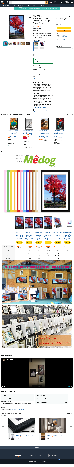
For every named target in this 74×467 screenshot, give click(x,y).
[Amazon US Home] (18, 456)
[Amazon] (4, 2)
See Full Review (25, 361)
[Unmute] (71, 386)
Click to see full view (16, 40)
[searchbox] (28, 2)
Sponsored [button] (3, 415)
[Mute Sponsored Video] (33, 431)
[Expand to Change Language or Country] (35, 455)
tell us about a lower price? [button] (17, 409)
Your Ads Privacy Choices (53, 459)
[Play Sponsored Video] (52, 425)
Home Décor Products (13, 11)
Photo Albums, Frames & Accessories (25, 11)
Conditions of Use (18, 459)
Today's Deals (14, 5)
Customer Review (10, 361)
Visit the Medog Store (38, 25)
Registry (38, 5)
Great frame (17, 361)
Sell (34, 5)
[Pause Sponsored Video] (33, 428)
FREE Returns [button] (36, 38)
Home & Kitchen (4, 11)
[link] (14, 133)
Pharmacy (48, 5)
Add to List (59, 46)
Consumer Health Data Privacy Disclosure (38, 459)
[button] (2, 5)
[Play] (2, 386)
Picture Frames (37, 11)
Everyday (54, 5)
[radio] (5, 43)
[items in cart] (72, 2)
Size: (34, 52)
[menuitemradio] (69, 386)
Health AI (7, 5)
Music (42, 5)
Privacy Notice (26, 459)
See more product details (40, 107)
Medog (63, 35)
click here (7, 405)
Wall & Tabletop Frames (45, 11)
